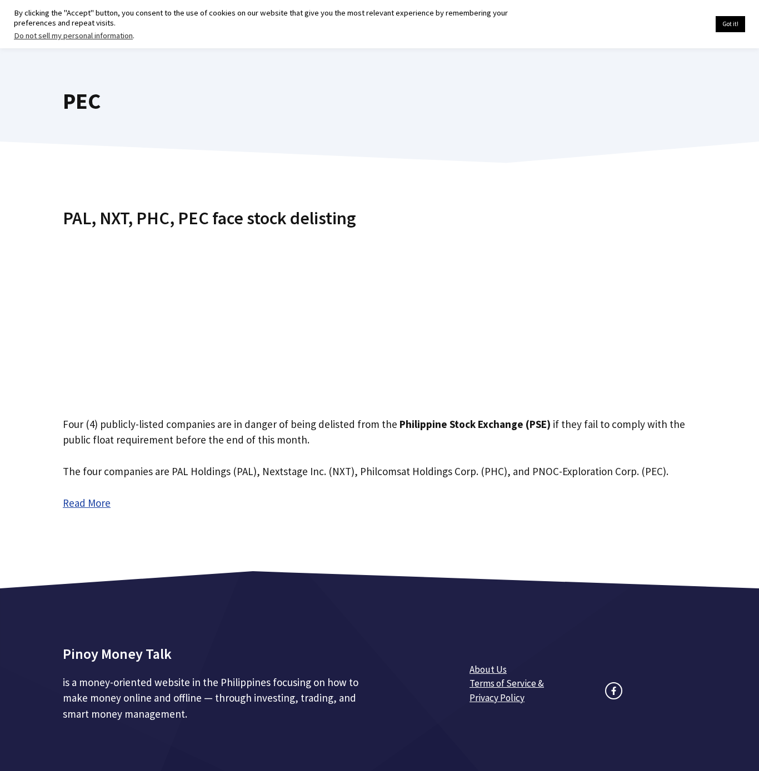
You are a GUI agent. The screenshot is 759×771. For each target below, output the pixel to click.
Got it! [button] (730, 24)
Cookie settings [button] (681, 24)
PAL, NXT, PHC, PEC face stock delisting (209, 218)
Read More (87, 503)
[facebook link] (613, 690)
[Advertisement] (379, 318)
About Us (488, 669)
